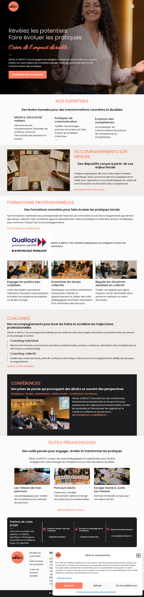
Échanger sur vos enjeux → (90, 189)
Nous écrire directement (122, 529)
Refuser (98, 585)
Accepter (69, 585)
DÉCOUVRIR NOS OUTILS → (72, 510)
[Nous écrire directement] (108, 529)
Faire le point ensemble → (22, 366)
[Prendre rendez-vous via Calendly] (44, 529)
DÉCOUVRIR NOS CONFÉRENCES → (90, 415)
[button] (138, 555)
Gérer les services (64, 578)
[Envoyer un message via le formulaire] (76, 529)
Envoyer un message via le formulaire (91, 529)
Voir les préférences (126, 585)
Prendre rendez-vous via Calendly (58, 529)
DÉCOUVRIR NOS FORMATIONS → (25, 228)
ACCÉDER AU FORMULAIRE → (90, 537)
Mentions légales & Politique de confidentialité (96, 592)
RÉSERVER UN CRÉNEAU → (58, 537)
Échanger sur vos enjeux (27, 74)
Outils (52, 574)
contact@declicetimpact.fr (121, 536)
